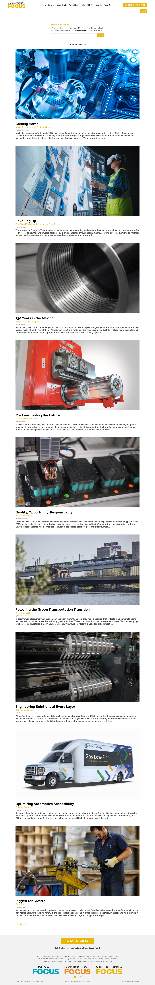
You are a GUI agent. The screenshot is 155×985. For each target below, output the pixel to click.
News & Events (61, 5)
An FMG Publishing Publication (131, 981)
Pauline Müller (21, 421)
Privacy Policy (39, 981)
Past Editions (73, 5)
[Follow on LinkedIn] (74, 976)
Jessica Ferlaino (22, 810)
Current (51, 5)
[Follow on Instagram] (80, 976)
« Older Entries (21, 924)
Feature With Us (86, 5)
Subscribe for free (135, 5)
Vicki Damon (21, 324)
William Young (21, 227)
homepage (81, 30)
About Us (107, 5)
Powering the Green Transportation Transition (53, 611)
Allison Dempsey (22, 130)
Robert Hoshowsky (23, 616)
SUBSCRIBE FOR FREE (77, 941)
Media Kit (98, 5)
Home (43, 5)
